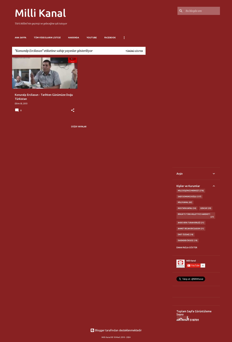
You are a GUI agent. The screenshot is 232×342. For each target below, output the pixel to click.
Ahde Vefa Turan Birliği (190, 223)
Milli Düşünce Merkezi (190, 191)
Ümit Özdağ (185, 234)
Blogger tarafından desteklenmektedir (118, 330)
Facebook (110, 37)
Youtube (92, 37)
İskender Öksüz (187, 240)
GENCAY (205, 208)
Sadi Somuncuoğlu (189, 197)
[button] (73, 110)
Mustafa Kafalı (186, 208)
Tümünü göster (134, 51)
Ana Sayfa (20, 37)
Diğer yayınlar (78, 126)
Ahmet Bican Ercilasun (190, 229)
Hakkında (73, 37)
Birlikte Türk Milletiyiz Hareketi (195, 215)
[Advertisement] (159, 108)
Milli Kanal (40, 13)
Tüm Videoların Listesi (47, 37)
